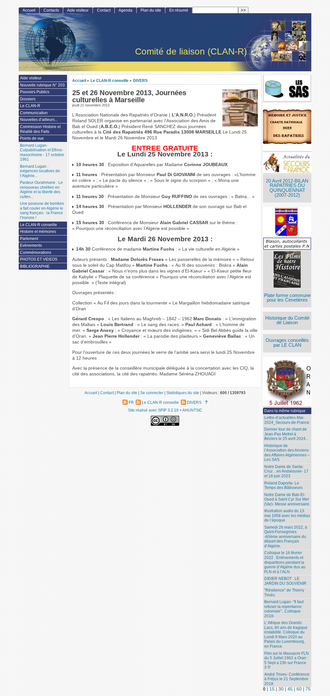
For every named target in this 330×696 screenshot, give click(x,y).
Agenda (125, 10)
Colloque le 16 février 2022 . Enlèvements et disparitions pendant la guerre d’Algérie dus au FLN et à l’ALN (285, 562)
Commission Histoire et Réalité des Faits (40, 129)
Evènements (31, 245)
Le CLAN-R (30, 106)
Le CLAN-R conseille (110, 80)
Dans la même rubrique (285, 411)
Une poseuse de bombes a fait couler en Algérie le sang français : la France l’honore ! (42, 210)
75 (308, 689)
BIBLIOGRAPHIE (35, 266)
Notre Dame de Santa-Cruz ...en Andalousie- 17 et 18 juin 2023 (286, 471)
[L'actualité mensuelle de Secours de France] (287, 163)
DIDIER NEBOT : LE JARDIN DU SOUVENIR (285, 581)
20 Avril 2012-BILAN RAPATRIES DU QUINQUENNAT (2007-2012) (287, 188)
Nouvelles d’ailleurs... (39, 119)
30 (281, 689)
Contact (104, 10)
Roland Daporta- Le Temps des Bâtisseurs (283, 485)
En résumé (178, 10)
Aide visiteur (78, 10)
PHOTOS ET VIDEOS (38, 259)
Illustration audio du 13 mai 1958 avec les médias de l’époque (287, 515)
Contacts (51, 10)
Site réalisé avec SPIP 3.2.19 (153, 410)
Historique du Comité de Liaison (287, 320)
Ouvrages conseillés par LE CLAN (287, 342)
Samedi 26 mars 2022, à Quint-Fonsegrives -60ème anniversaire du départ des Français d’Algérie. (285, 536)
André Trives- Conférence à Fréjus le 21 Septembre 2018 (286, 679)
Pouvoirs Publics (34, 92)
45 (290, 689)
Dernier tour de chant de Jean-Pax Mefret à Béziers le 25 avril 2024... (286, 434)
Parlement (29, 238)
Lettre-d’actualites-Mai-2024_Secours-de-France (286, 420)
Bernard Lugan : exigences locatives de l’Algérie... (40, 171)
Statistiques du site (182, 393)
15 (272, 689)
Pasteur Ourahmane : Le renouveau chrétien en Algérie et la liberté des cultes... (41, 189)
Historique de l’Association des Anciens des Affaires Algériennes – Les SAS (287, 452)
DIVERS (140, 80)
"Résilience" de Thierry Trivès (284, 592)
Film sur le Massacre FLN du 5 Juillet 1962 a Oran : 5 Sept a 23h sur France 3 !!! (286, 660)
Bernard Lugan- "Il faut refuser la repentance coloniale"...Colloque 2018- (284, 609)
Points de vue (32, 138)
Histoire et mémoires (38, 231)
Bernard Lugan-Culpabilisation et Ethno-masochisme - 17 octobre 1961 (42, 152)
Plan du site (151, 10)
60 (299, 689)
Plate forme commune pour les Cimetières (287, 298)
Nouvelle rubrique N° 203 (42, 85)
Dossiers (27, 99)
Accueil (79, 80)
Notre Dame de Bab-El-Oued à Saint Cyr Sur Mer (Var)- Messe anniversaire (286, 499)
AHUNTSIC (192, 410)
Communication (34, 113)
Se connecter (151, 393)
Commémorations (35, 252)
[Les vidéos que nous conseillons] (287, 270)
